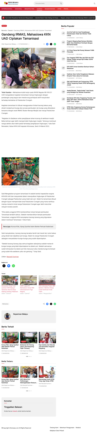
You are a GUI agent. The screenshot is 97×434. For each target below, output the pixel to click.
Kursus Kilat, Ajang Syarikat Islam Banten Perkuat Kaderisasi (32, 226)
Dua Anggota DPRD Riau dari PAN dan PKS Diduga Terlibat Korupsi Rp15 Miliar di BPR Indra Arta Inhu (80, 59)
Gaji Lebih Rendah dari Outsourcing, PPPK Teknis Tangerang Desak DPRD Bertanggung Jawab (81, 83)
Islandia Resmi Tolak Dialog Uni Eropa (36, 18)
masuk (14, 411)
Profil (66, 9)
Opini (59, 9)
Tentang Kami (54, 427)
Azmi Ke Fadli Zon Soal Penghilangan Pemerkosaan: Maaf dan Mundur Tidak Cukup (79, 33)
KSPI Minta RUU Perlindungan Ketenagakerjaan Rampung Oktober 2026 (28, 381)
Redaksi (78, 427)
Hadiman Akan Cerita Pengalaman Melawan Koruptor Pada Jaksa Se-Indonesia (80, 74)
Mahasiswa (5, 304)
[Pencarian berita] (61, 3)
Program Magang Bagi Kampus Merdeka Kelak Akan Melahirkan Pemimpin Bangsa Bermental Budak (79, 42)
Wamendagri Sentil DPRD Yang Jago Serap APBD (46, 380)
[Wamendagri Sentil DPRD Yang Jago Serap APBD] (47, 376)
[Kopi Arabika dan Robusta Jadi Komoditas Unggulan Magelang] (47, 342)
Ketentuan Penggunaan (67, 427)
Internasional (7, 9)
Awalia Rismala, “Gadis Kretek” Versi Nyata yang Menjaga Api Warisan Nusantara (80, 91)
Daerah (39, 9)
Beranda (4, 30)
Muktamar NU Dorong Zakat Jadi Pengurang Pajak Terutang (27, 346)
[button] (94, 3)
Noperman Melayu (20, 314)
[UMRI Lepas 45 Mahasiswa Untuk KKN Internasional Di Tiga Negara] (28, 280)
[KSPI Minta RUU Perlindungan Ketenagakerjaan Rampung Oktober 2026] (28, 376)
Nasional (18, 9)
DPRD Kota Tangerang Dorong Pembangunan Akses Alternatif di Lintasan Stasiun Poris (81, 108)
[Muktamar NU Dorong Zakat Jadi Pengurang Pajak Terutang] (28, 342)
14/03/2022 (24, 44)
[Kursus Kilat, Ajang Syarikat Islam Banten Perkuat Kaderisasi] (10, 342)
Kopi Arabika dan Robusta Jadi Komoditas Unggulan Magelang (47, 346)
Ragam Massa (50, 9)
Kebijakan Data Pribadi (57, 430)
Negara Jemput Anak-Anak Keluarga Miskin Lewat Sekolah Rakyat (71, 18)
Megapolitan (29, 9)
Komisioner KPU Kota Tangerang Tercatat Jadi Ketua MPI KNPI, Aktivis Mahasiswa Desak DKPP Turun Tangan (81, 99)
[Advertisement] (29, 141)
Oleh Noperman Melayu (9, 44)
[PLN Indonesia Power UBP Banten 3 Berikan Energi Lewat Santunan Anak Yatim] (47, 280)
